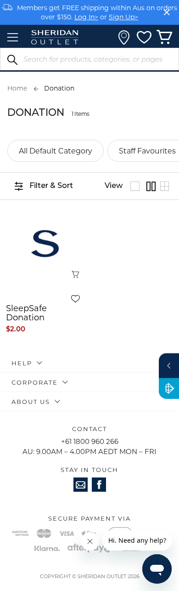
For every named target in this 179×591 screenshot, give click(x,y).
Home (17, 88)
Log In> (86, 16)
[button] (80, 299)
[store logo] (54, 37)
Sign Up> (123, 16)
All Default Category (55, 150)
